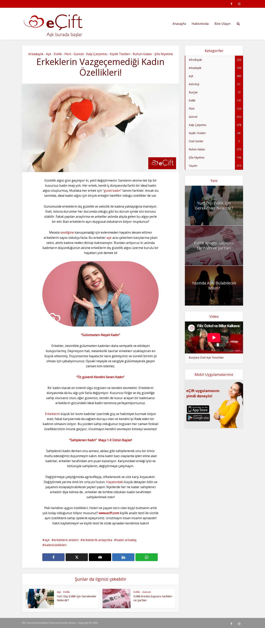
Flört (67, 54)
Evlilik (58, 54)
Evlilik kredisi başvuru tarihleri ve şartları (214, 245)
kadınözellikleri (56, 545)
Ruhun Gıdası (142, 54)
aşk (109, 238)
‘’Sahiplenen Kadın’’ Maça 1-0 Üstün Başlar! (100, 440)
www (102, 513)
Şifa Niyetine (163, 54)
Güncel (79, 54)
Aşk (48, 54)
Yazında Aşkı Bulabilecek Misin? (214, 285)
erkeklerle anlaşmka (97, 540)
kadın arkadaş (126, 540)
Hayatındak (114, 482)
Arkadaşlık (35, 54)
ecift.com (112, 513)
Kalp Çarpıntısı (96, 54)
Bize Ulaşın (222, 24)
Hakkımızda (200, 24)
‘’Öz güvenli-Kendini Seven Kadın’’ (100, 377)
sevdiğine (67, 232)
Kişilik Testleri (120, 54)
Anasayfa (179, 24)
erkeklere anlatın (66, 540)
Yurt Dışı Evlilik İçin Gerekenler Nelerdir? (214, 205)
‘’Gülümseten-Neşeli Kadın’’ (100, 335)
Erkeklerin (52, 414)
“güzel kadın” (112, 190)
